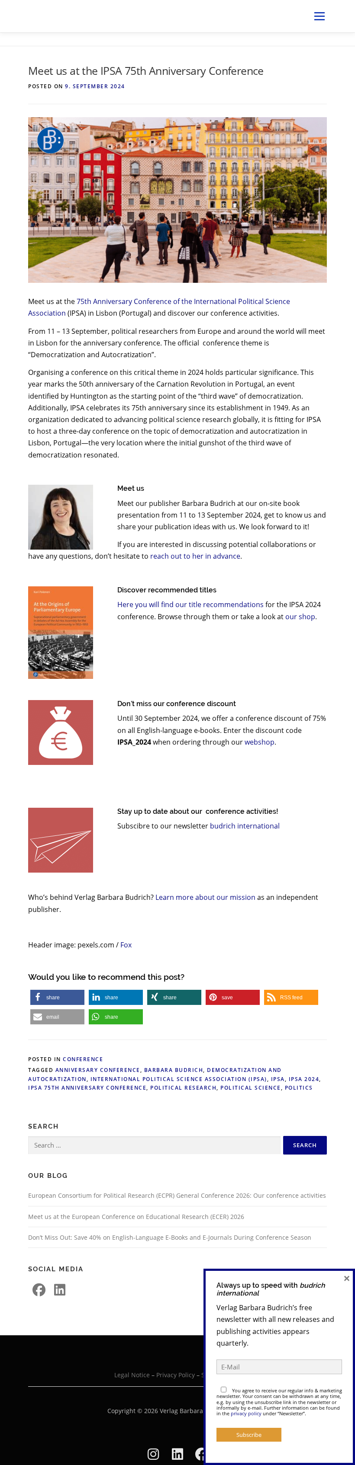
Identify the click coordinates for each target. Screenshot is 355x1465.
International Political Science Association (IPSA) (178, 1079)
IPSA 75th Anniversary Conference (87, 1087)
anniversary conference (97, 1070)
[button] (57, 997)
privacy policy (246, 1413)
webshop (259, 742)
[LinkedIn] (177, 1454)
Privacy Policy (175, 1375)
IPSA (278, 1079)
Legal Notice (132, 1375)
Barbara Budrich (173, 1070)
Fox (126, 945)
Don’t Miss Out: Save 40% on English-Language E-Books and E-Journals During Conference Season (169, 1237)
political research (183, 1087)
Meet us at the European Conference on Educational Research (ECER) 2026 (136, 1216)
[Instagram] (153, 1454)
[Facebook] (39, 1289)
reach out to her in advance (195, 556)
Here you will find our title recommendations (190, 604)
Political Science (250, 1087)
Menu (319, 16)
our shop (300, 616)
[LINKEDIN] (60, 1289)
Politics (299, 1087)
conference (83, 1059)
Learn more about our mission (205, 897)
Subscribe (248, 1435)
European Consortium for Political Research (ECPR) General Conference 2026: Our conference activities (177, 1195)
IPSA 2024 (304, 1079)
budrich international (245, 826)
